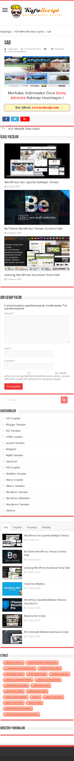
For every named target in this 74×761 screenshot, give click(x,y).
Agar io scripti (35, 702)
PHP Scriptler (13, 467)
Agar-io (36, 697)
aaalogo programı (60, 674)
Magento (11, 449)
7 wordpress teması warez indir (20, 668)
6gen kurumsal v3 (14, 662)
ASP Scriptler (13, 418)
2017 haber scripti (37, 674)
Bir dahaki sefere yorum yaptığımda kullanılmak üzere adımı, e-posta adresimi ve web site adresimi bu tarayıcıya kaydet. (37, 376)
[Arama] (64, 400)
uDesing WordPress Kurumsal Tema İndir (32, 275)
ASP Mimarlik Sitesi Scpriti (29, 31)
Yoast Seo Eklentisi (34, 583)
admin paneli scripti (37, 691)
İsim (7, 348)
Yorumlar (59, 49)
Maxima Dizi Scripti (35, 615)
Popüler (17, 527)
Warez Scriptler (14, 479)
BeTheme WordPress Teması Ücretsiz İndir (33, 228)
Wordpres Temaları (17, 492)
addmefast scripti (41, 685)
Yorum (9, 313)
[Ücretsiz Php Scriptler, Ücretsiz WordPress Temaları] (37, 11)
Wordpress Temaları (17, 504)
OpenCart (11, 461)
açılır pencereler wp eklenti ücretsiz (22, 714)
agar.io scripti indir (54, 697)
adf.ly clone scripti (14, 691)
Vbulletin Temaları (16, 473)
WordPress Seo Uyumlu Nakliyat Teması (31, 182)
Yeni (6, 527)
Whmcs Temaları (15, 485)
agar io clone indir (14, 702)
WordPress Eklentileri (18, 498)
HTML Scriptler (14, 436)
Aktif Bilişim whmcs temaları (18, 708)
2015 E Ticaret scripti (50, 668)
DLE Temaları (13, 430)
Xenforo (10, 510)
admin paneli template (16, 697)
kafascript (13, 49)
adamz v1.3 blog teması (48, 679)
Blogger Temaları (16, 424)
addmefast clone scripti (16, 685)
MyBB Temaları (14, 455)
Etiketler (46, 527)
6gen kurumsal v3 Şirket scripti (42, 662)
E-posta (9, 360)
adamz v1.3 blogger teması (18, 679)
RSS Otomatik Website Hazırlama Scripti (46, 631)
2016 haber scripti (14, 674)
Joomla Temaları (15, 443)
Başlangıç (5, 31)
